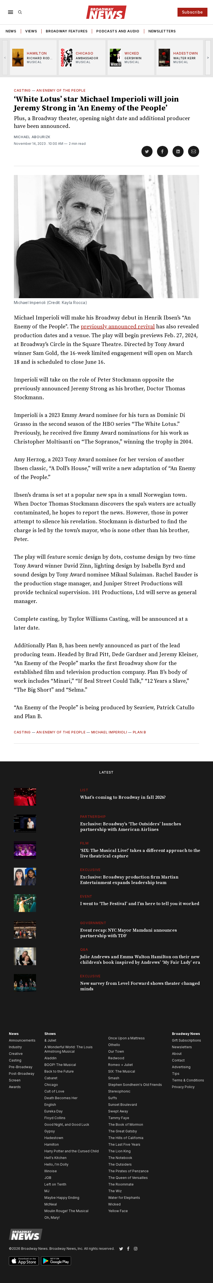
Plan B (139, 732)
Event (86, 896)
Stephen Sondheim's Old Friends (135, 1085)
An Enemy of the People (60, 90)
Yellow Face (118, 1211)
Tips (175, 1073)
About (177, 1054)
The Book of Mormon (125, 1124)
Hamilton (51, 1144)
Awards (15, 1087)
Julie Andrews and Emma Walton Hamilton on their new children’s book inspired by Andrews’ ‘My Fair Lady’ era (140, 959)
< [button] (5, 57)
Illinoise (50, 1171)
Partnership (93, 817)
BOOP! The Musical (60, 1065)
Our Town (116, 1051)
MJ (46, 1191)
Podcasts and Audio (118, 31)
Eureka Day (53, 1111)
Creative (16, 1054)
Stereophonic (119, 1091)
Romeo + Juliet (120, 1065)
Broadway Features (66, 31)
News (11, 31)
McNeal (50, 1204)
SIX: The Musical (121, 1071)
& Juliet (50, 1040)
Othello (114, 1045)
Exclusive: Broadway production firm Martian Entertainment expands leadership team (129, 879)
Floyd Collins (54, 1118)
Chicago (51, 1085)
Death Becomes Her (60, 1098)
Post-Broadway (21, 1073)
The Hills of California (125, 1138)
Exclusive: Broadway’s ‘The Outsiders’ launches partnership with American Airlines (130, 826)
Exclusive (90, 870)
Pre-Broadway (20, 1067)
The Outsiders (120, 1164)
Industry (15, 1047)
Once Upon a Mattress (126, 1038)
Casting (22, 90)
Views (31, 31)
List (84, 790)
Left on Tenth (55, 1184)
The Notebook (120, 1158)
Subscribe (192, 12)
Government (93, 923)
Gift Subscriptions (186, 1040)
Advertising (181, 1067)
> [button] (208, 57)
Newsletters (162, 31)
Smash (113, 1078)
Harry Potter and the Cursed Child (71, 1151)
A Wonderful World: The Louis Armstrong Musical (68, 1049)
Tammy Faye (118, 1118)
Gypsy (49, 1131)
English (50, 1104)
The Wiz (115, 1191)
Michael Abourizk (32, 137)
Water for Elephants (124, 1198)
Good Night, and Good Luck (66, 1124)
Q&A (84, 949)
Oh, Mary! (52, 1217)
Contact (178, 1060)
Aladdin (50, 1058)
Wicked (114, 1204)
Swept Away (118, 1111)
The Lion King (119, 1151)
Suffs (112, 1098)
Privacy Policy (183, 1087)
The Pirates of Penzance (128, 1171)
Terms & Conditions (188, 1080)
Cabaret (50, 1078)
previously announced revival (118, 326)
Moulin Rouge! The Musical (66, 1211)
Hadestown (53, 1138)
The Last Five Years (124, 1144)
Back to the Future (59, 1071)
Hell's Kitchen (55, 1158)
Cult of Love (54, 1091)
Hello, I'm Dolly (56, 1164)
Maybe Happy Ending (61, 1198)
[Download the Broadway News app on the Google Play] (56, 1260)
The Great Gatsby (122, 1131)
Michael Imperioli (109, 732)
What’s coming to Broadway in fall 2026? (123, 797)
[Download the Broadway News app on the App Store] (24, 1260)
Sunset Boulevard (122, 1104)
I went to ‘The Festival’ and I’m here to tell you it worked (139, 903)
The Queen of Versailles (128, 1178)
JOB (47, 1178)
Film (84, 843)
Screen (15, 1080)
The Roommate (121, 1184)
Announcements (22, 1040)
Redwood (116, 1058)
